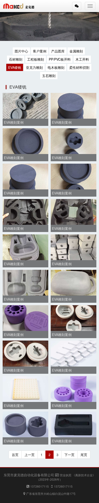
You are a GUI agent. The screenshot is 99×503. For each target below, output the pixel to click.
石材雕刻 (15, 59)
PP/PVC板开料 (60, 59)
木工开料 (82, 59)
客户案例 (39, 51)
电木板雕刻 (56, 67)
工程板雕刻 (35, 59)
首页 (15, 454)
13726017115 (39, 486)
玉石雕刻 (49, 75)
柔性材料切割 (79, 67)
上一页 (30, 454)
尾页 (83, 454)
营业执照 (65, 475)
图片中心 (21, 51)
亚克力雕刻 (34, 67)
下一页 (69, 454)
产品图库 (58, 51)
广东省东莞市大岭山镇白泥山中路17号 (51, 493)
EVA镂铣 (14, 67)
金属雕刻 (76, 51)
